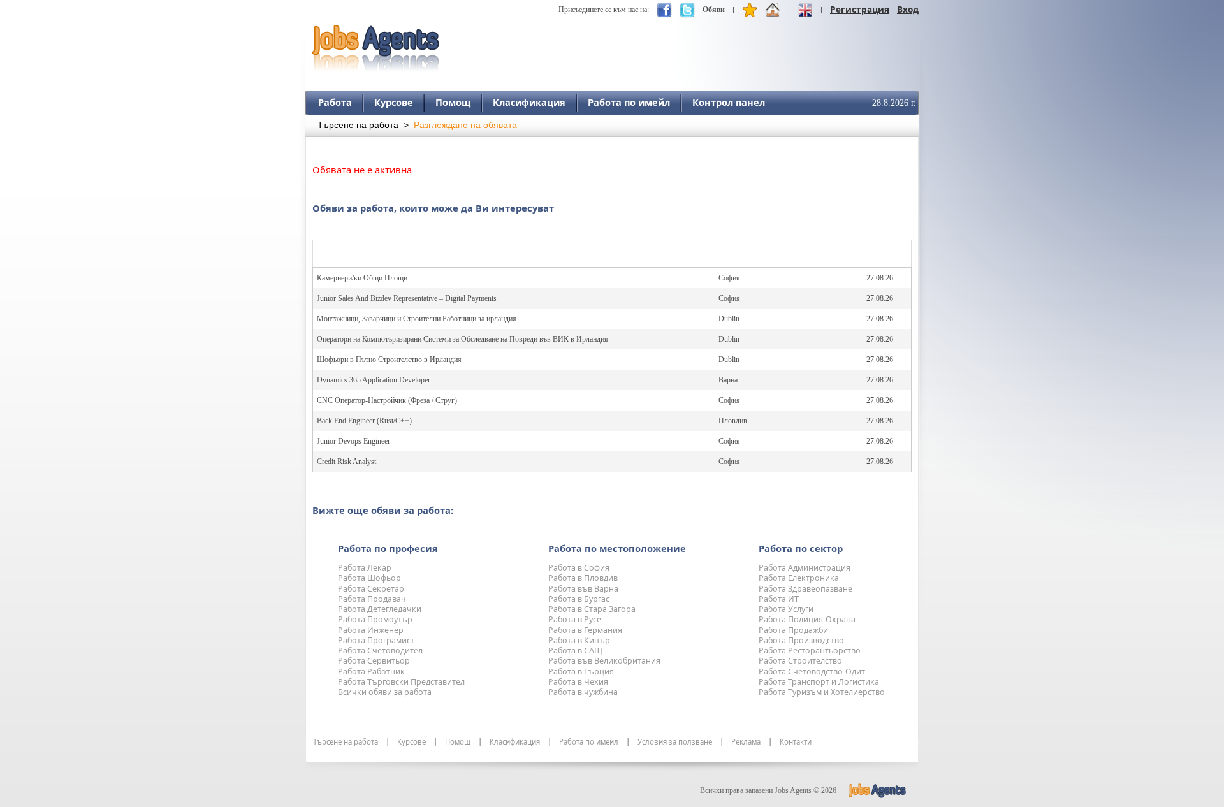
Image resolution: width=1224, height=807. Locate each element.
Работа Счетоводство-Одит (812, 671)
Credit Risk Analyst (346, 461)
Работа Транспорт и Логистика (819, 681)
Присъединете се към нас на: (603, 9)
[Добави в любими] (749, 13)
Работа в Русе (574, 619)
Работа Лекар (364, 567)
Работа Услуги (786, 609)
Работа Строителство (800, 660)
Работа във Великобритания (604, 660)
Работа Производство (801, 640)
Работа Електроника (799, 577)
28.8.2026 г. (894, 103)
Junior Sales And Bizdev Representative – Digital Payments (407, 298)
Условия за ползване (675, 742)
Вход (908, 9)
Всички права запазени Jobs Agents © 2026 (768, 790)
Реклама (746, 742)
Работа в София (578, 567)
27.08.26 (879, 277)
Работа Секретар (371, 588)
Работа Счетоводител (380, 650)
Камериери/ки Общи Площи (362, 277)
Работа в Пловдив (583, 577)
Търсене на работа (357, 125)
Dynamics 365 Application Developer (373, 379)
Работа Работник (371, 671)
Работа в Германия (585, 630)
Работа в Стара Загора (592, 609)
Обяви (714, 9)
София (729, 277)
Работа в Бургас (578, 598)
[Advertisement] (687, 42)
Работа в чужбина (583, 692)
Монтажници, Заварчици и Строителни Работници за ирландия (416, 318)
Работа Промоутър (375, 619)
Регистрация (859, 9)
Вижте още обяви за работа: (382, 510)
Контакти (796, 742)
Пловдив (732, 420)
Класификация (529, 102)
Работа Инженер (371, 630)
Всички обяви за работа (385, 692)
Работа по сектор (801, 548)
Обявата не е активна (362, 169)
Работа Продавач (372, 598)
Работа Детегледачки (379, 609)
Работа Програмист (376, 640)
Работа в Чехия (578, 681)
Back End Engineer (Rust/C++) (364, 420)
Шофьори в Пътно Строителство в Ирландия (389, 359)
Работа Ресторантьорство (810, 650)
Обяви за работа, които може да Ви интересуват (433, 207)
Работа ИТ (779, 598)
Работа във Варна (583, 588)
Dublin (729, 318)
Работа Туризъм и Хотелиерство (822, 692)
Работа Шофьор (369, 577)
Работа (335, 102)
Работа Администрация (804, 567)
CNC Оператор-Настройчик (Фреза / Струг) (387, 400)
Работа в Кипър (579, 640)
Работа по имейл (629, 102)
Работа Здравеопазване (805, 588)
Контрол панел (728, 102)
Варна (728, 379)
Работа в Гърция (581, 671)
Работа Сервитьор (374, 660)
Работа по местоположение (617, 548)
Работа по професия (388, 548)
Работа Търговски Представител (401, 681)
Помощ (452, 102)
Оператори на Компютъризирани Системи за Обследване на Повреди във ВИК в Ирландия (462, 339)
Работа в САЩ (575, 650)
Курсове (393, 102)
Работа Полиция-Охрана (807, 619)
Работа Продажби (793, 630)
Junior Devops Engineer (353, 441)
